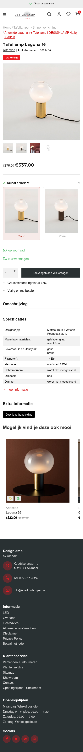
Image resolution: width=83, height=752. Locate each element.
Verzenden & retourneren (20, 662)
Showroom (10, 677)
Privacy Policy (12, 638)
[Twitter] (16, 739)
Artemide (9, 50)
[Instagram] (34, 739)
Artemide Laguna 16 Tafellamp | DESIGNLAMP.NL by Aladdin (41, 34)
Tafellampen (22, 27)
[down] (15, 275)
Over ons (9, 618)
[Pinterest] (25, 739)
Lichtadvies (11, 623)
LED (6, 612)
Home (7, 27)
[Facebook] (7, 739)
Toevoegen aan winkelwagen (51, 273)
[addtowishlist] (68, 15)
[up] (15, 271)
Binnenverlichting (45, 27)
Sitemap (8, 672)
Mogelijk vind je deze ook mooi (37, 427)
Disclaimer (10, 633)
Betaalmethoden (14, 643)
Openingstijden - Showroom (22, 687)
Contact (8, 682)
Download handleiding (18, 414)
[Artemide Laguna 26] (37, 471)
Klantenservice (13, 667)
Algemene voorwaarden (19, 628)
